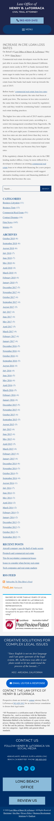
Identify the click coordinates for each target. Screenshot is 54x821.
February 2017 (9, 336)
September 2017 (10, 302)
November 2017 (10, 292)
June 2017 (7, 316)
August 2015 (8, 424)
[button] (27, 29)
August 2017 (8, 306)
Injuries (6, 227)
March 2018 (8, 272)
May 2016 (7, 380)
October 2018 (9, 238)
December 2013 (10, 522)
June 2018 (7, 258)
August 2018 (8, 248)
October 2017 (9, 297)
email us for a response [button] (29, 683)
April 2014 (7, 502)
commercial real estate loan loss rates (31, 91)
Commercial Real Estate (13, 212)
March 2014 (8, 507)
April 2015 (7, 443)
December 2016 (10, 346)
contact (31, 700)
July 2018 (7, 253)
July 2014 (7, 487)
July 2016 (7, 370)
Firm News (15, 55)
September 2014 (10, 478)
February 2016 (9, 395)
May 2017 (7, 321)
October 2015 (9, 414)
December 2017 (10, 287)
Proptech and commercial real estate (18, 553)
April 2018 (7, 267)
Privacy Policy (26, 813)
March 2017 (8, 331)
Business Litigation (11, 202)
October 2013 (9, 532)
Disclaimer (7, 813)
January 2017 (9, 341)
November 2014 (10, 468)
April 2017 (7, 326)
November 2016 (10, 350)
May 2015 (7, 439)
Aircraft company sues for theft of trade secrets (23, 548)
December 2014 (10, 463)
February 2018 (9, 277)
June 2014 (7, 492)
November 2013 (10, 527)
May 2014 (7, 497)
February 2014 (9, 512)
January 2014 (9, 517)
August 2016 (8, 365)
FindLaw (32, 816)
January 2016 (9, 399)
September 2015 (10, 419)
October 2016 (9, 355)
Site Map (16, 813)
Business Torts (9, 207)
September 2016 (10, 360)
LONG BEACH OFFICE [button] (27, 784)
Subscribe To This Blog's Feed (19, 581)
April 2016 (7, 385)
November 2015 (10, 409)
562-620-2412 (29, 20)
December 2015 (10, 404)
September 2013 (10, 536)
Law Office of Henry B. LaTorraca (29, 51)
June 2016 (7, 375)
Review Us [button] (27, 800)
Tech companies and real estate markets (20, 567)
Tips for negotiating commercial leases (19, 558)
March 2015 (8, 448)
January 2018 (9, 282)
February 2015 (9, 453)
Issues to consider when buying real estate (21, 562)
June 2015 (7, 434)
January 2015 (9, 458)
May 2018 (7, 262)
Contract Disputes (10, 217)
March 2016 (8, 390)
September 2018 (10, 243)
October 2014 (9, 473)
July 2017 (7, 311)
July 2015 (7, 429)
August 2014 (8, 483)
